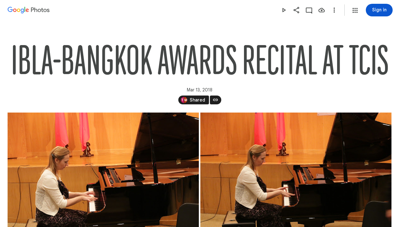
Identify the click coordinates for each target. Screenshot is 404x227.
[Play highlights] (283, 10)
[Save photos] (321, 10)
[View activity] (309, 10)
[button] (355, 10)
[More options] (334, 10)
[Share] (296, 10)
